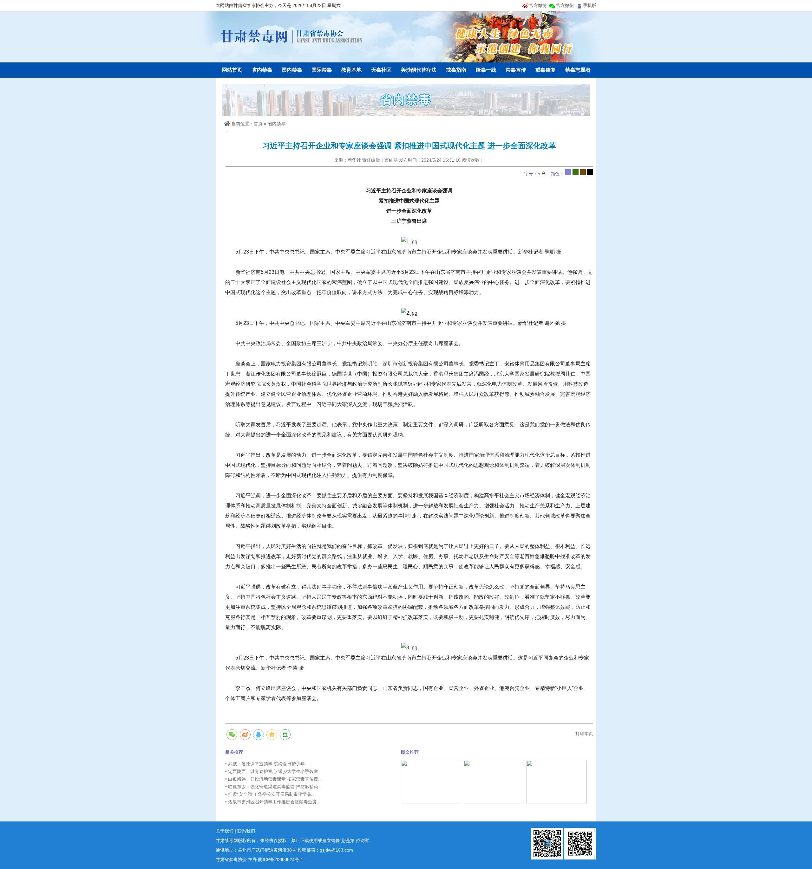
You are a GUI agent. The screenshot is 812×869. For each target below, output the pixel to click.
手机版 (589, 5)
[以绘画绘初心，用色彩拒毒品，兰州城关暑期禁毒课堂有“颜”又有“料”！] (494, 781)
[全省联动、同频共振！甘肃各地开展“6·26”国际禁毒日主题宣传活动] (557, 781)
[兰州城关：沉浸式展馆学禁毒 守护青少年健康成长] (431, 781)
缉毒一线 (486, 70)
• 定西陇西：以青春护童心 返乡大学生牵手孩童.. (273, 771)
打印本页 (584, 733)
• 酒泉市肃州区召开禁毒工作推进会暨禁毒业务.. (272, 801)
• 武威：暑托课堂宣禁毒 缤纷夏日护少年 (265, 763)
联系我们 (246, 831)
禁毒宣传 (516, 70)
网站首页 (232, 70)
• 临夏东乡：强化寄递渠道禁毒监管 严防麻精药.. (273, 786)
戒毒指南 (456, 70)
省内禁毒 (262, 70)
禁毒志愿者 (578, 70)
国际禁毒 (321, 70)
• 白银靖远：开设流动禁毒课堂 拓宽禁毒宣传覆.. (273, 779)
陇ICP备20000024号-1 (280, 859)
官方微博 (538, 5)
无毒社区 (381, 70)
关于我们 (224, 831)
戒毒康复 (545, 70)
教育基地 (351, 70)
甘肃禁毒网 (292, 36)
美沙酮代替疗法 (418, 70)
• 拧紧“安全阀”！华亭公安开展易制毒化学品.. (269, 794)
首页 (258, 123)
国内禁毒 (292, 70)
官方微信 (565, 5)
